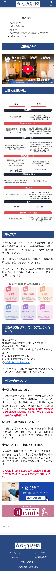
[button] (50, 363)
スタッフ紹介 (41, 553)
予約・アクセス (28, 562)
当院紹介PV (15, 23)
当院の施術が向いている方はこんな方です (29, 33)
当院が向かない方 (18, 36)
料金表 (15, 557)
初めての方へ (15, 553)
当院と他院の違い (18, 26)
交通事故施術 (41, 557)
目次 (24, 18)
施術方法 (14, 29)
